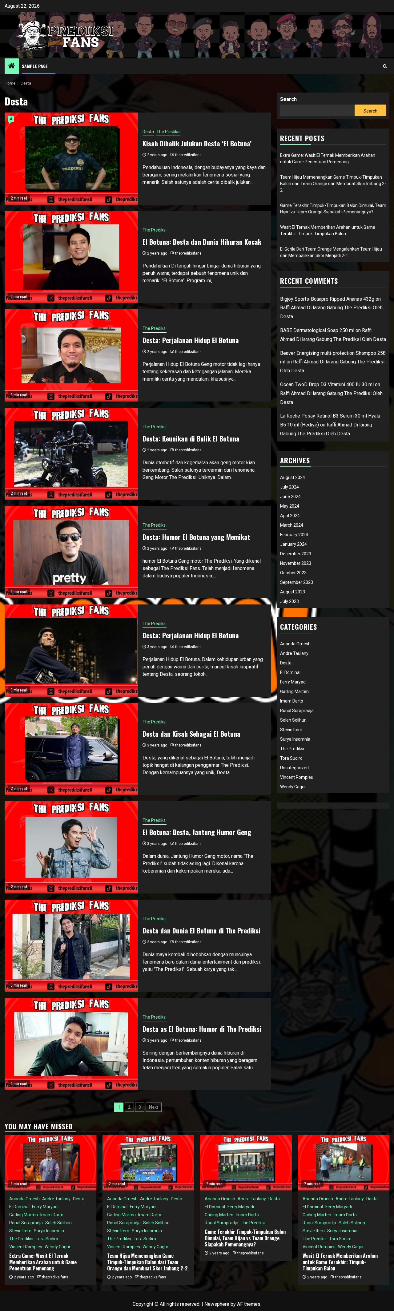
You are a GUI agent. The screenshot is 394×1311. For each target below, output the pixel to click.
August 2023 (292, 591)
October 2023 (293, 572)
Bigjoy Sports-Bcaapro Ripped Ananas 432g (327, 299)
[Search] (385, 66)
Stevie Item (291, 729)
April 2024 (290, 515)
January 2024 (293, 544)
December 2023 (295, 553)
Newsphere (216, 1304)
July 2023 (289, 601)
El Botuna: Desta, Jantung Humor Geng (197, 832)
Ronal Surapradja (297, 710)
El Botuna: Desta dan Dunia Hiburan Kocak (202, 242)
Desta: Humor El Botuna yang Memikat (196, 537)
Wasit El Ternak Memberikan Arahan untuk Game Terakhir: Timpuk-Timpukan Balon (340, 1262)
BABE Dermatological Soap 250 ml (317, 330)
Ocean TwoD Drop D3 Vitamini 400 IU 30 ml (327, 384)
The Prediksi (168, 131)
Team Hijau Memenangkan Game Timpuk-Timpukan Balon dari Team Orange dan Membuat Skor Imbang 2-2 (333, 183)
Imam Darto (291, 701)
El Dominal (290, 672)
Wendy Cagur (293, 786)
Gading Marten (294, 691)
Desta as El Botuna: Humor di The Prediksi (202, 1029)
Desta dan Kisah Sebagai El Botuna (191, 734)
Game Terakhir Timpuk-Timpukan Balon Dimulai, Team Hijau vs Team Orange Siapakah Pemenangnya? (245, 1238)
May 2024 (289, 506)
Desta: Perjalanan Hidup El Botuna (191, 340)
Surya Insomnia (295, 739)
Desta (148, 131)
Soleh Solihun (293, 720)
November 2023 (295, 563)
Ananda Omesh (295, 643)
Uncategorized (294, 767)
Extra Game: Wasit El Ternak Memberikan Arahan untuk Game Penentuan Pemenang (43, 1262)
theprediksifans (188, 155)
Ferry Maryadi (293, 681)
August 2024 (292, 477)
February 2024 (294, 534)
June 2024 (290, 496)
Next (153, 1107)
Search (288, 99)
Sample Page (35, 66)
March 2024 (291, 525)
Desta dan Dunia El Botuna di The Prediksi (201, 930)
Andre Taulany (294, 653)
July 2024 (289, 487)
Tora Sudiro (291, 758)
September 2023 (296, 582)
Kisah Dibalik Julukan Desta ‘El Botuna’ (197, 143)
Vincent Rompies (296, 777)
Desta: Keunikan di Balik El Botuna (191, 438)
